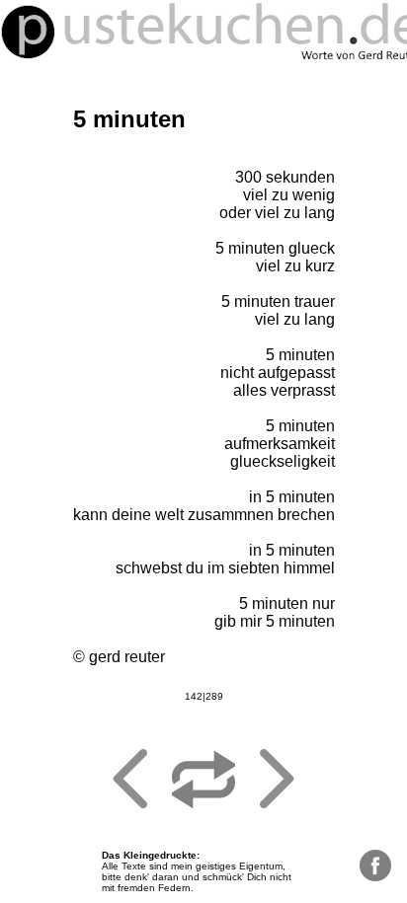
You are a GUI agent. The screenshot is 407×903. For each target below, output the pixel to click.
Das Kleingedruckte (149, 855)
